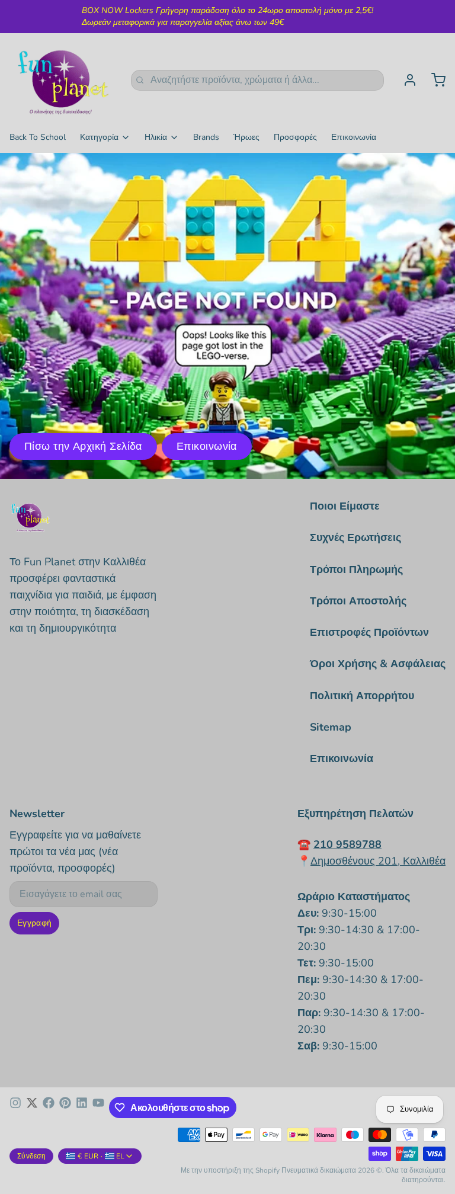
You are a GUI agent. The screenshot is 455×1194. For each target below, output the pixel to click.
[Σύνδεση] (405, 80)
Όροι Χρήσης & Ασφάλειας (378, 664)
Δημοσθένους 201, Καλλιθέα (378, 861)
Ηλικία (156, 137)
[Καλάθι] (434, 80)
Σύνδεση (31, 1156)
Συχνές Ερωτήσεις (355, 537)
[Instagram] (15, 1107)
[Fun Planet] (63, 80)
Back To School (37, 137)
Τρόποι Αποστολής (358, 601)
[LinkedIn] (82, 1107)
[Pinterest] (65, 1107)
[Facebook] (49, 1107)
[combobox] (257, 80)
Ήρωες (246, 137)
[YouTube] (98, 1107)
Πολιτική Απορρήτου (362, 696)
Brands (206, 137)
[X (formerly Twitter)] (32, 1107)
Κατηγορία (99, 137)
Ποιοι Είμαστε (345, 506)
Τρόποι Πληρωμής (356, 569)
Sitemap (330, 727)
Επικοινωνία (353, 137)
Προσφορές (295, 137)
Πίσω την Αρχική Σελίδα (83, 446)
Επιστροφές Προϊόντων (369, 632)
